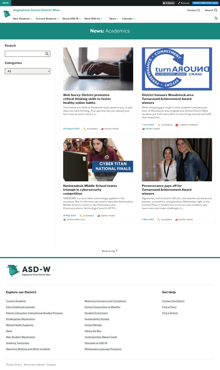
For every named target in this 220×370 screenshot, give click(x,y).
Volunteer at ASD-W (96, 342)
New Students (21, 18)
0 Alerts (170, 3)
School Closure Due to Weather (102, 306)
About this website (34, 364)
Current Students (46, 18)
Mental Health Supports (19, 324)
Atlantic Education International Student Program (34, 312)
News (112, 18)
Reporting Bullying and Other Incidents (28, 348)
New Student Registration (20, 336)
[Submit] (47, 53)
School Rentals (93, 324)
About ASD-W (70, 18)
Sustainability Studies (97, 318)
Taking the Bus (93, 330)
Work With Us (92, 18)
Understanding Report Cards (101, 336)
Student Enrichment (96, 312)
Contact (192, 10)
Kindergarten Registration (20, 318)
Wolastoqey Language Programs (103, 348)
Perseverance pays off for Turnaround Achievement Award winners (166, 189)
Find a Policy (169, 306)
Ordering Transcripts (17, 342)
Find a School (170, 312)
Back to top (108, 251)
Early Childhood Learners (20, 306)
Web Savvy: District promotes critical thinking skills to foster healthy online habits (87, 99)
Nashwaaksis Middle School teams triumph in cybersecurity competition (90, 189)
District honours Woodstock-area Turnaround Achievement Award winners (168, 99)
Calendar (127, 18)
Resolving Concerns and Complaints (105, 300)
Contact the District (173, 300)
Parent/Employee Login (205, 3)
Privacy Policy (14, 364)
